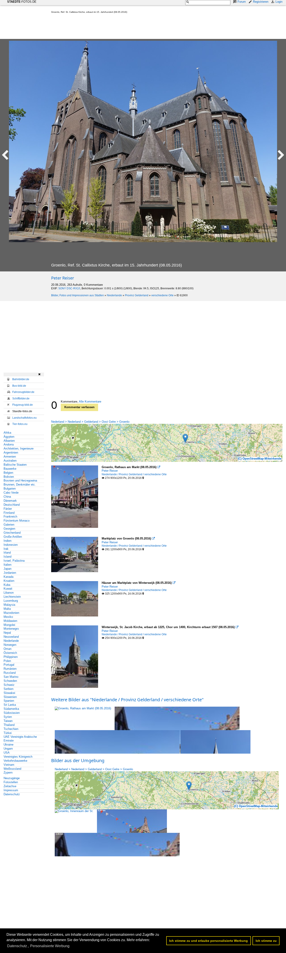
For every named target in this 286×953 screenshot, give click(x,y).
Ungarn (8, 748)
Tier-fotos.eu (19, 424)
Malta (7, 608)
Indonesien (11, 544)
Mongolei (9, 625)
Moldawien (10, 621)
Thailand (9, 725)
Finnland (9, 512)
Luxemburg (11, 600)
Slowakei (9, 693)
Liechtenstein (12, 596)
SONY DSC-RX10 (69, 288)
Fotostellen (11, 782)
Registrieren (260, 1)
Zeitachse (10, 786)
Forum (242, 1)
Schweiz (9, 685)
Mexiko (8, 616)
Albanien (9, 440)
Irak (6, 548)
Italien (7, 564)
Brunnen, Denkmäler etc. (20, 484)
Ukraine (8, 744)
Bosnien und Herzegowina (20, 480)
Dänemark (10, 500)
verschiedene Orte (162, 295)
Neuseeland (11, 636)
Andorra (9, 444)
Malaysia (9, 604)
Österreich (10, 653)
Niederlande (114, 295)
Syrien (8, 716)
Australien (10, 460)
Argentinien (11, 452)
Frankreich (10, 516)
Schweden (10, 680)
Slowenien (10, 697)
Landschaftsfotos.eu (24, 417)
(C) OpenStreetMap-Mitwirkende (259, 458)
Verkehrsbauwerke (15, 760)
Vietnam (9, 764)
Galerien (9, 524)
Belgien (8, 472)
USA (7, 752)
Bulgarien (10, 488)
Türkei (8, 733)
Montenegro (11, 628)
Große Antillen (13, 536)
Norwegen (10, 644)
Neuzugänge (12, 778)
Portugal (9, 664)
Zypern (8, 772)
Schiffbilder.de (20, 398)
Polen (7, 661)
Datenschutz (12, 794)
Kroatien (9, 580)
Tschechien (11, 729)
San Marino (11, 676)
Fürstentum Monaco (16, 520)
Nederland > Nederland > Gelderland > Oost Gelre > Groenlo (90, 421)
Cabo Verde (11, 492)
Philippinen (11, 657)
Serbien (8, 689)
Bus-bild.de (19, 385)
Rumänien (10, 668)
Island (7, 556)
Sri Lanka (10, 704)
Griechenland (12, 532)
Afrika (7, 432)
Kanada (8, 576)
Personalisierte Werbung (49, 946)
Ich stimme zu (266, 940)
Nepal (7, 632)
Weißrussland (12, 768)
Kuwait (8, 588)
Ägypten (9, 436)
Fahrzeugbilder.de (23, 392)
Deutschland (12, 504)
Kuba (7, 584)
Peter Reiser (62, 278)
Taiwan (8, 721)
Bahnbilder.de (20, 379)
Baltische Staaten (15, 464)
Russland (10, 672)
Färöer (8, 508)
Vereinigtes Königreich (18, 756)
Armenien (10, 456)
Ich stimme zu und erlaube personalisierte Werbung (208, 940)
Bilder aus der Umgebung (77, 760)
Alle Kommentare (90, 401)
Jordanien (10, 572)
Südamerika (11, 708)
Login (278, 1)
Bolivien (9, 476)
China (7, 496)
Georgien (9, 528)
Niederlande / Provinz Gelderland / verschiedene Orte (134, 474)
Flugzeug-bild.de (22, 404)
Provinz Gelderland (136, 295)
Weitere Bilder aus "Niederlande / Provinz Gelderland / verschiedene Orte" (127, 700)
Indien (7, 540)
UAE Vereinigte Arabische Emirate (20, 738)
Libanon (9, 592)
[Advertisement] (132, 27)
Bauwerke (10, 468)
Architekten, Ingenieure (19, 448)
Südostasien (12, 712)
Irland (7, 552)
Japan (7, 568)
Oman (7, 648)
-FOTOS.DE (21, 1)
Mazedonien (11, 612)
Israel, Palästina (14, 560)
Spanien (9, 700)
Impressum (11, 790)
